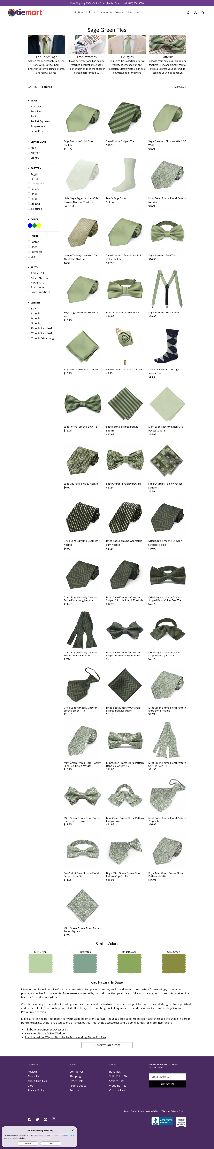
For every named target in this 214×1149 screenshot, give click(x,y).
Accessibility (152, 1111)
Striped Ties (116, 1081)
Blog (30, 1085)
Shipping (75, 1076)
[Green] (34, 225)
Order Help (77, 1081)
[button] (32, 100)
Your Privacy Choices (175, 1111)
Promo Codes (78, 1085)
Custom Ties (117, 1090)
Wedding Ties (117, 1085)
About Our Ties (37, 1081)
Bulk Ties (115, 1071)
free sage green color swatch (138, 1018)
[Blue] (30, 225)
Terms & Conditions (134, 1111)
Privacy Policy (36, 1090)
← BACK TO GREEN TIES (107, 1045)
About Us (33, 1076)
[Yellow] (39, 225)
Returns (74, 1090)
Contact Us (77, 1071)
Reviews (33, 1071)
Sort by (32, 86)
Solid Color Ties (119, 1076)
